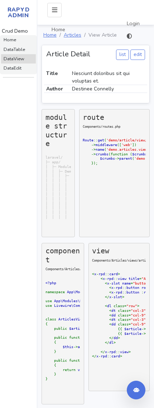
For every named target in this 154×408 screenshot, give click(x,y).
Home (58, 29)
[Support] (136, 390)
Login (133, 23)
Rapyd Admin (19, 12)
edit (138, 54)
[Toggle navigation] (54, 10)
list (122, 54)
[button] (133, 36)
